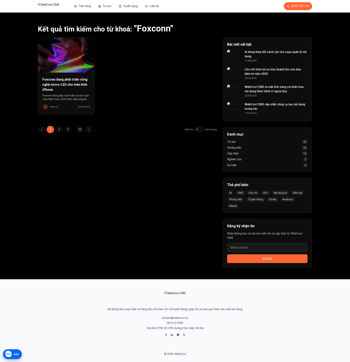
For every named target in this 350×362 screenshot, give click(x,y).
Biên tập (297, 192)
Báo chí (253, 192)
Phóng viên (235, 199)
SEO (265, 192)
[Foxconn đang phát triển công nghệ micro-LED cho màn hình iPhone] (66, 55)
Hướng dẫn (234, 147)
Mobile (233, 205)
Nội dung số (280, 192)
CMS (240, 192)
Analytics (287, 199)
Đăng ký (267, 258)
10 (79, 129)
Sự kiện (232, 165)
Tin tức (231, 142)
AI (230, 192)
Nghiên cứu (234, 159)
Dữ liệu (273, 199)
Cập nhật (232, 153)
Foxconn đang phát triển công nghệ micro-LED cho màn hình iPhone (65, 84)
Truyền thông (255, 199)
